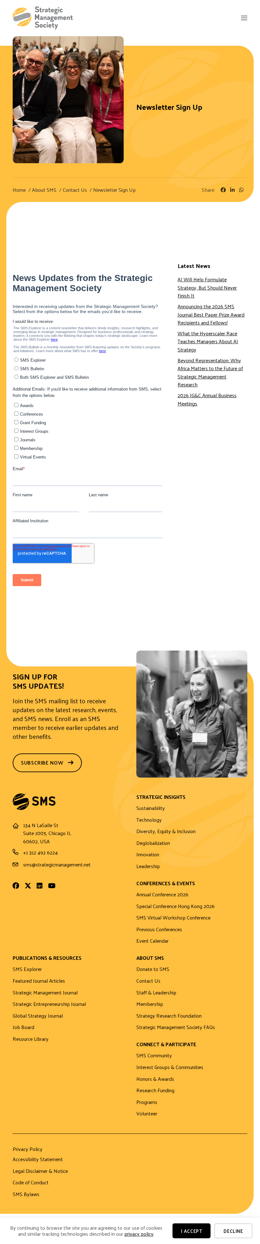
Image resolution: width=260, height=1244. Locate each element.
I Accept (191, 1231)
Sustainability (150, 808)
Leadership (148, 866)
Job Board (23, 1027)
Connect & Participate (166, 1045)
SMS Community (154, 1055)
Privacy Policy (27, 1150)
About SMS (150, 958)
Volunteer (146, 1113)
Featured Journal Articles (39, 981)
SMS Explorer (27, 969)
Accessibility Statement (38, 1159)
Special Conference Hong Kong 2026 (175, 906)
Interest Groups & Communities (169, 1067)
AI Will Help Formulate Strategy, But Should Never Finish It (207, 287)
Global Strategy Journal (38, 1016)
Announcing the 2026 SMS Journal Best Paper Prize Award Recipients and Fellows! (211, 314)
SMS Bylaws (26, 1194)
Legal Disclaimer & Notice (40, 1171)
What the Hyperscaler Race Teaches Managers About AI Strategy (208, 341)
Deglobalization (153, 843)
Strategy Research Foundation (169, 1016)
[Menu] (244, 18)
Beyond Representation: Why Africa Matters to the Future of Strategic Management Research (210, 372)
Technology (149, 820)
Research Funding (155, 1090)
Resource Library (31, 1039)
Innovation (147, 854)
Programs (146, 1102)
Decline (233, 1231)
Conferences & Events (165, 884)
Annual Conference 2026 (162, 894)
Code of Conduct (31, 1182)
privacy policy (138, 1233)
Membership (149, 1004)
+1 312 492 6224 (40, 852)
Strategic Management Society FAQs (175, 1027)
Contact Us (148, 981)
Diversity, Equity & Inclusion (166, 831)
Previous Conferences (159, 929)
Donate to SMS (152, 969)
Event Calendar (152, 941)
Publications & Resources (47, 958)
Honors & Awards (155, 1079)
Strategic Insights (160, 797)
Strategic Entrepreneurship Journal (49, 1004)
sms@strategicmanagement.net (57, 864)
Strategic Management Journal (45, 992)
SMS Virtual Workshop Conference (173, 917)
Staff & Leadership (156, 992)
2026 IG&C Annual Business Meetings (207, 399)
